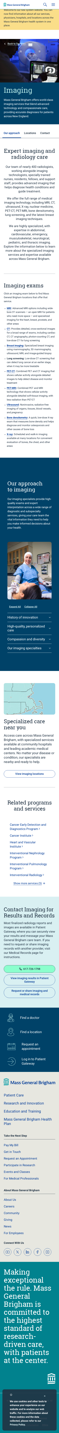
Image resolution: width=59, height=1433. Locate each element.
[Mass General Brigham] (17, 4)
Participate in (19, 1165)
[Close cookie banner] (44, 1396)
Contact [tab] (45, 133)
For (14, 1233)
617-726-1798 (31, 968)
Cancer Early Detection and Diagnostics (28, 827)
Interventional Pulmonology (28, 866)
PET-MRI (11, 388)
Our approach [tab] (12, 133)
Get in (12, 1152)
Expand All (15, 606)
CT (8, 328)
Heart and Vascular (23, 844)
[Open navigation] (53, 4)
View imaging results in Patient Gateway (30, 980)
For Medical (21, 1178)
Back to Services (17, 43)
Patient (14, 1095)
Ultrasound (13, 404)
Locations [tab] (30, 133)
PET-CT (11, 371)
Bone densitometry (17, 417)
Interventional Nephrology (27, 855)
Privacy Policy (17, 1424)
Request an (20, 1158)
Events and (17, 1172)
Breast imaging (15, 345)
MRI (9, 308)
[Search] (45, 4)
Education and (22, 1111)
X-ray (10, 434)
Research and (24, 1103)
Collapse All (30, 606)
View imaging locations (29, 773)
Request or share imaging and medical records (29, 992)
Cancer (20, 835)
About (10, 1200)
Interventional (26, 875)
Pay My (11, 1145)
